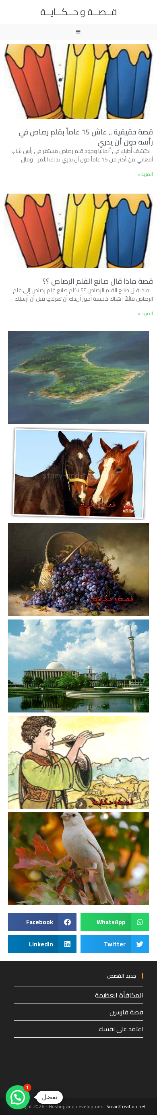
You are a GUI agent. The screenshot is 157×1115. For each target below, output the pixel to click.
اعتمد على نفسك (121, 1029)
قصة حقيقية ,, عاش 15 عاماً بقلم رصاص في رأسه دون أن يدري (86, 137)
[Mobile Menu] (78, 32)
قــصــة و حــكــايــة (78, 12)
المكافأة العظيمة (119, 995)
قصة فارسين (126, 1012)
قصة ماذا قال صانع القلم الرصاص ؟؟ (97, 281)
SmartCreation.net (126, 1106)
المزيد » (145, 174)
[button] (115, 922)
